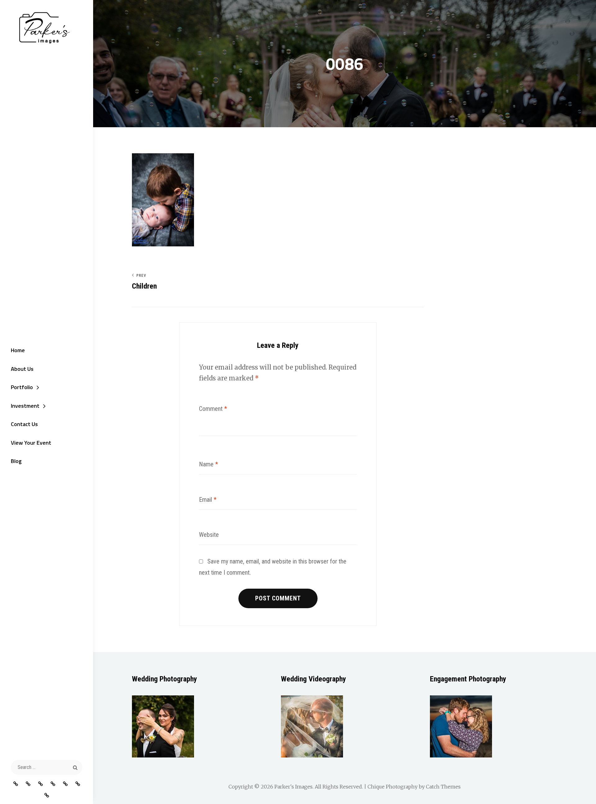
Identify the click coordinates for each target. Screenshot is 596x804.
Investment (25, 406)
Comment (213, 408)
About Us (22, 369)
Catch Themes (443, 787)
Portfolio (22, 387)
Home (18, 350)
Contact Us (24, 424)
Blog (16, 461)
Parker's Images (293, 787)
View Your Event (31, 442)
